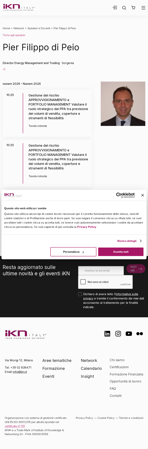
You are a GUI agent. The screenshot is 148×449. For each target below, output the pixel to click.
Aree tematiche (56, 360)
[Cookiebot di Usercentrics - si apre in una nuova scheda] (119, 195)
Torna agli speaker (14, 35)
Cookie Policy (105, 418)
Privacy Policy (86, 226)
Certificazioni (119, 367)
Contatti (115, 396)
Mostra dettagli (127, 240)
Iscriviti (133, 268)
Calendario (91, 368)
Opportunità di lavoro (125, 381)
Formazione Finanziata (126, 374)
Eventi (48, 376)
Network (19, 28)
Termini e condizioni (131, 418)
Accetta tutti (121, 251)
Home (6, 28)
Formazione (53, 368)
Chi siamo (117, 360)
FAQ (113, 388)
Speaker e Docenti (38, 28)
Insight (87, 376)
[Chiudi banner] (142, 195)
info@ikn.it (20, 372)
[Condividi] (4, 69)
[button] (133, 8)
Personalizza (71, 251)
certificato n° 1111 (15, 426)
